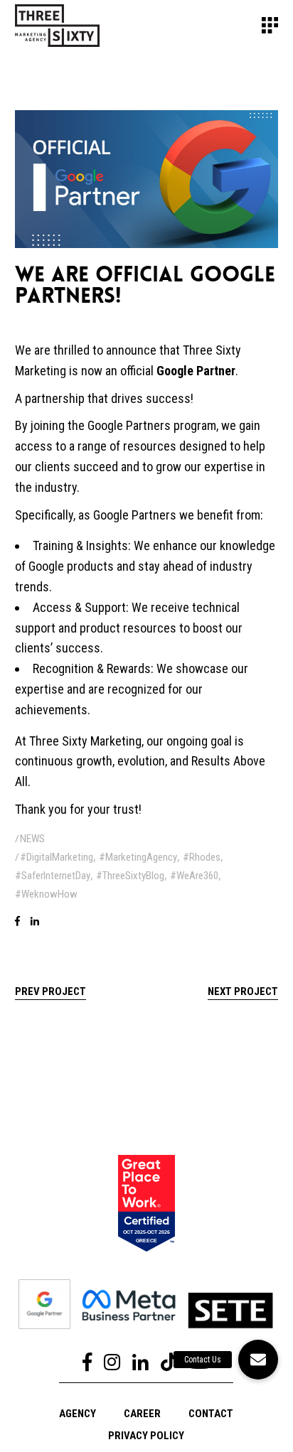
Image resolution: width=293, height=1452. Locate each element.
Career (142, 1413)
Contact (210, 1413)
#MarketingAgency (138, 857)
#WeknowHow (46, 894)
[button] (258, 1360)
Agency (77, 1413)
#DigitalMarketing (56, 857)
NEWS (32, 838)
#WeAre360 (194, 875)
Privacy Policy (146, 1435)
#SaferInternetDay (52, 875)
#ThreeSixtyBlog (130, 875)
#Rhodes (201, 857)
